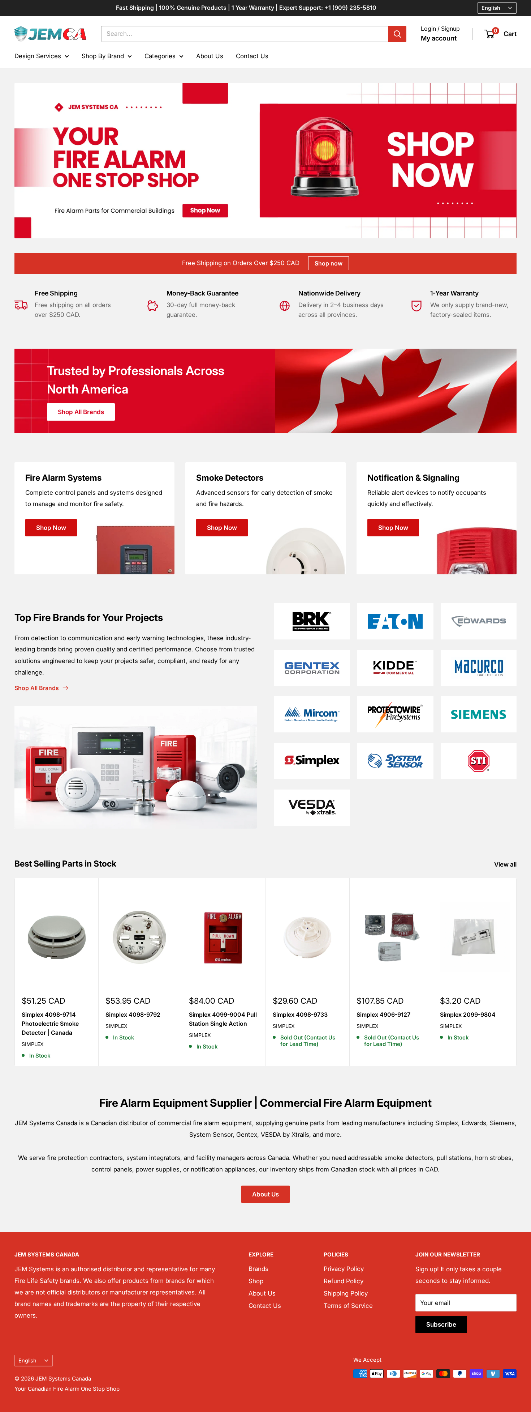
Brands (258, 1268)
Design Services (37, 55)
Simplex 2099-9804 (468, 1014)
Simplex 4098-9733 (300, 1014)
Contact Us (252, 55)
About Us (209, 55)
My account (439, 38)
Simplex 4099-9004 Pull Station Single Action (223, 1019)
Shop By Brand (103, 55)
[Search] (397, 34)
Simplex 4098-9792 (132, 1014)
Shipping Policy (346, 1293)
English (27, 1360)
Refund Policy (343, 1281)
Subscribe (441, 1324)
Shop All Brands (81, 412)
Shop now (328, 263)
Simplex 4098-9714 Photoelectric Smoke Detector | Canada (50, 1023)
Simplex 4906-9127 (383, 1014)
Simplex (33, 1044)
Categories (160, 55)
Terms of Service (348, 1305)
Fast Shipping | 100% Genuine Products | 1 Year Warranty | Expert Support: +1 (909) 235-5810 (246, 7)
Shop (256, 1281)
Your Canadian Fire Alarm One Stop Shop (67, 1388)
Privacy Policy (344, 1268)
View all (506, 864)
